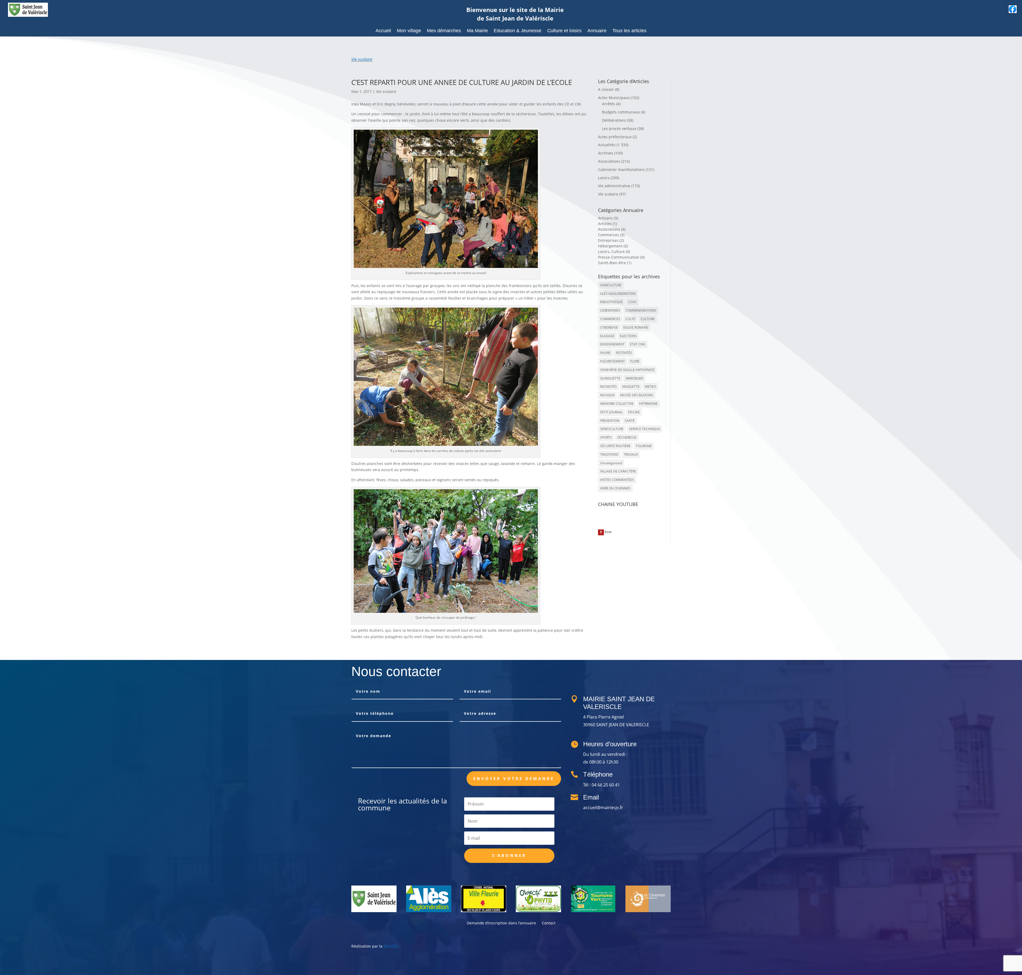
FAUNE (605, 352)
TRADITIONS (609, 454)
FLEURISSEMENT (612, 361)
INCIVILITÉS (608, 386)
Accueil (383, 31)
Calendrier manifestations (621, 169)
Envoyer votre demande (513, 778)
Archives (605, 153)
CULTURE (648, 319)
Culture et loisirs (564, 31)
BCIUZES (391, 946)
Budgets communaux (621, 112)
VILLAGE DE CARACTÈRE (618, 471)
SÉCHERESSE (627, 437)
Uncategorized (611, 463)
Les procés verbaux (619, 128)
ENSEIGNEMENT (612, 344)
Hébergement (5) (613, 245)
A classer (606, 89)
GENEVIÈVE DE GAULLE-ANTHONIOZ (627, 370)
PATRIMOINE (648, 403)
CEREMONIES (610, 310)
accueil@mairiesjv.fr (603, 807)
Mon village (409, 31)
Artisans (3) (608, 218)
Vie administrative (614, 185)
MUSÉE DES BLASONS (636, 395)
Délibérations (614, 120)
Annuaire (597, 31)
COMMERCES (610, 319)
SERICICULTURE (612, 429)
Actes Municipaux (614, 97)
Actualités (607, 144)
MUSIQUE (607, 395)
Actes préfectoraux (615, 136)
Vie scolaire (361, 59)
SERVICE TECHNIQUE (644, 429)
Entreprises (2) (611, 240)
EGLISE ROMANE (635, 327)
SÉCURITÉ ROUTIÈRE (615, 446)
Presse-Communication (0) (621, 257)
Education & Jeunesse (517, 31)
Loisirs (603, 177)
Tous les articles (629, 31)
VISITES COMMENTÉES (617, 480)
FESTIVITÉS (624, 352)
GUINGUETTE (610, 378)
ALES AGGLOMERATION (618, 293)
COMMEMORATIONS (640, 310)
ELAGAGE (607, 336)
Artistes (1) (607, 223)
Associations (609, 161)
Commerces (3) (611, 234)
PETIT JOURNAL (611, 412)
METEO (650, 386)
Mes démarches (444, 31)
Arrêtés (608, 103)
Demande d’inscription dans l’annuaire (501, 923)
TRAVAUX (631, 454)
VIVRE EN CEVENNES (615, 488)
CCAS (632, 302)
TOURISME (644, 446)
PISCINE (634, 412)
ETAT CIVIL (637, 344)
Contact (548, 923)
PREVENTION (609, 420)
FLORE (635, 361)
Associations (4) (611, 229)
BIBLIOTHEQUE (611, 302)
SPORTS (606, 437)
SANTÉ (630, 420)
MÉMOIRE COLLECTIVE (617, 403)
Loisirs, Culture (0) (614, 251)
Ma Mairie (477, 31)
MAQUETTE (631, 386)
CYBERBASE (609, 327)
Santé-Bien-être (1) (614, 262)
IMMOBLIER (634, 378)
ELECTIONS (628, 336)
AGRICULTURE (610, 285)
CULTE (630, 319)
